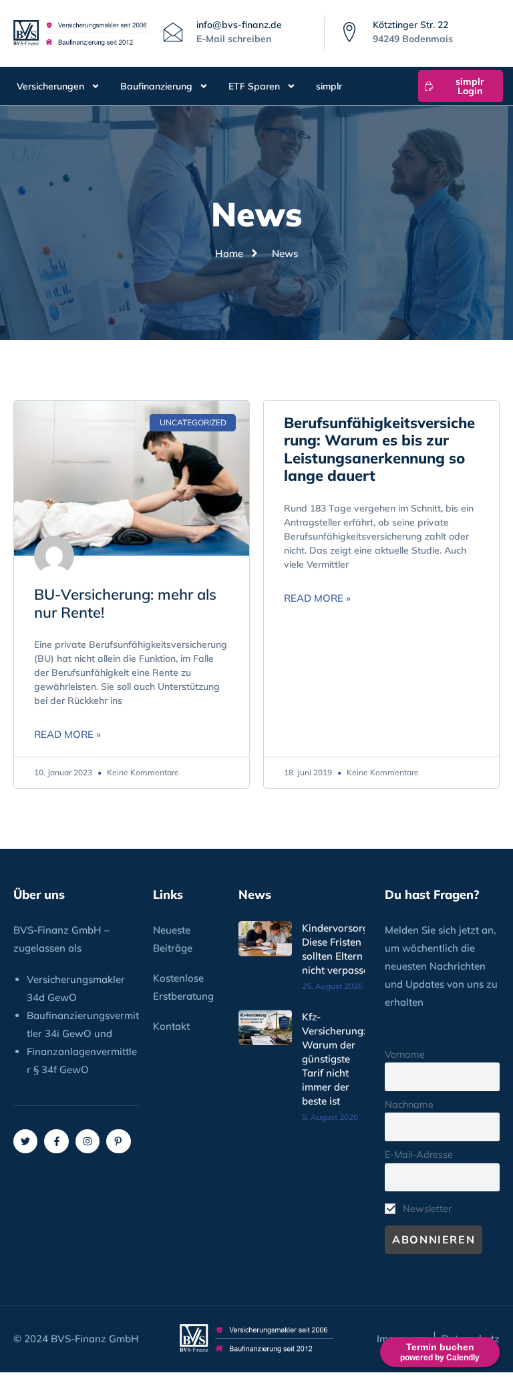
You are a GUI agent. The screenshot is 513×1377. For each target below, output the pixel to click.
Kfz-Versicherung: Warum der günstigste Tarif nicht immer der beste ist (334, 1058)
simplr (329, 86)
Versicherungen (50, 86)
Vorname (405, 1054)
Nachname (409, 1105)
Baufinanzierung (156, 86)
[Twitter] (25, 1141)
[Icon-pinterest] (118, 1141)
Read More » (67, 734)
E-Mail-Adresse (419, 1155)
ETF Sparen (254, 86)
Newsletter (426, 1209)
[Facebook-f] (56, 1141)
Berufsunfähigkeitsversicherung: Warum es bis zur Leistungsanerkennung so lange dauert (379, 449)
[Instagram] (87, 1141)
